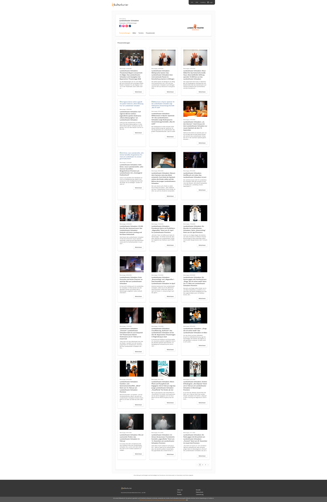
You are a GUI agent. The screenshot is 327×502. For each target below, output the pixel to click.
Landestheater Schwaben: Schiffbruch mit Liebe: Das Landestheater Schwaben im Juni (194, 175)
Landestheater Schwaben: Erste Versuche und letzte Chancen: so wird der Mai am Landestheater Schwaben (131, 280)
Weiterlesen (138, 92)
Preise (179, 492)
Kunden (179, 494)
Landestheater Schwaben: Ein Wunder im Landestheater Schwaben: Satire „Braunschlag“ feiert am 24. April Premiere (194, 229)
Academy (203, 2)
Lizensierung (199, 494)
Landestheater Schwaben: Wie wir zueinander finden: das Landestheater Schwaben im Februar (131, 438)
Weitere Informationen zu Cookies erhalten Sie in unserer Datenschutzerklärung (163, 500)
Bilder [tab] (134, 33)
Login (211, 2)
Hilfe (197, 2)
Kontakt (198, 490)
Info (192, 2)
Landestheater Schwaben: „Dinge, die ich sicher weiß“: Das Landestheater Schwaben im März (195, 331)
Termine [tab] (141, 33)
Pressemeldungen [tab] (124, 33)
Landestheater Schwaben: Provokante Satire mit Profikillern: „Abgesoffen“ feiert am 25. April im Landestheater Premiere (163, 229)
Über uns (180, 490)
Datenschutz (199, 492)
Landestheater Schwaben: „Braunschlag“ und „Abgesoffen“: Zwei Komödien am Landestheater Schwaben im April (163, 280)
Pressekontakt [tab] (150, 33)
